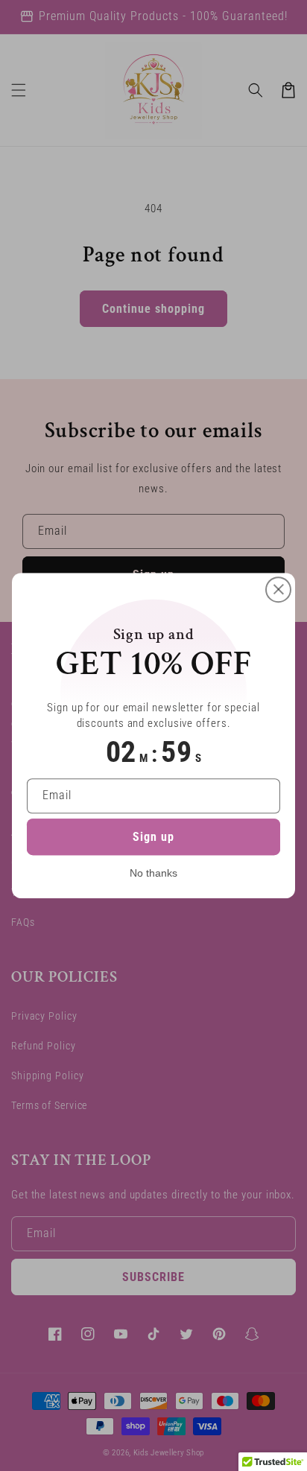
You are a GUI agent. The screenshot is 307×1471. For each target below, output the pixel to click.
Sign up (153, 837)
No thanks (153, 873)
